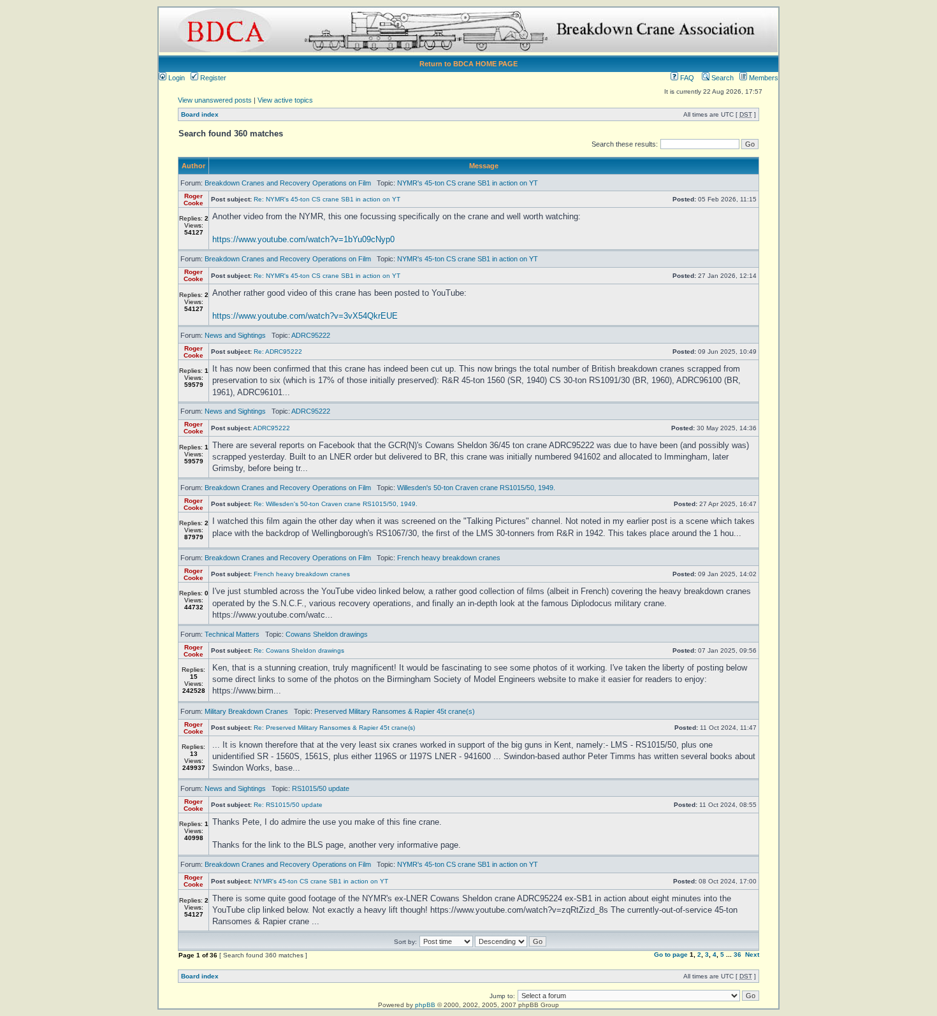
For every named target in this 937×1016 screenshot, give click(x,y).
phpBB (425, 1004)
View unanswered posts (215, 100)
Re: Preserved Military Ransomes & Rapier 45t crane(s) (334, 727)
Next (752, 954)
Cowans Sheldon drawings (327, 634)
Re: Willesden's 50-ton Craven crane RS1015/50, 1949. (336, 503)
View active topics (285, 100)
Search (721, 78)
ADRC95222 (310, 335)
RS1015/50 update (320, 788)
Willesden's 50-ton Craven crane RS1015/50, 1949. (476, 487)
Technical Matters (232, 634)
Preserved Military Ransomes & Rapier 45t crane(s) (394, 711)
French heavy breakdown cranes (448, 558)
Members (762, 78)
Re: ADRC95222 (278, 351)
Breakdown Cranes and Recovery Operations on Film (288, 183)
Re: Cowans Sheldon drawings (299, 650)
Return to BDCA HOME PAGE (468, 64)
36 (737, 954)
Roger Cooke (193, 199)
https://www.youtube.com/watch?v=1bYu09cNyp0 (303, 239)
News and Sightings (235, 335)
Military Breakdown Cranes (246, 711)
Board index (200, 114)
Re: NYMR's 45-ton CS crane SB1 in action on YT (327, 199)
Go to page (671, 954)
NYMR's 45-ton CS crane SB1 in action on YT (467, 183)
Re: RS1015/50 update (288, 804)
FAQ (686, 78)
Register (212, 78)
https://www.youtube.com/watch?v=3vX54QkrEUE (305, 316)
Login (175, 78)
